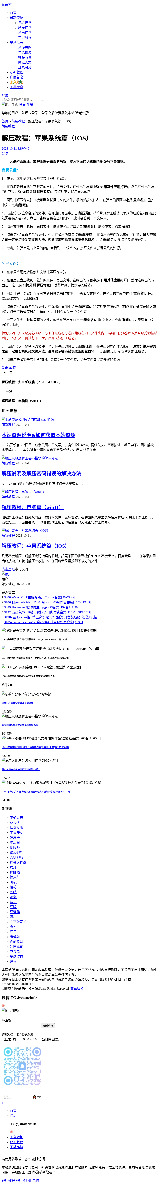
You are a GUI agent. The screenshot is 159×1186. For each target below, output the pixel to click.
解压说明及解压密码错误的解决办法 (41, 473)
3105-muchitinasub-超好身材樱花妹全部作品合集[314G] (43, 622)
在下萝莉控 (18, 922)
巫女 (13, 897)
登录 (5, 95)
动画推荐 (24, 32)
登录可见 (24, 67)
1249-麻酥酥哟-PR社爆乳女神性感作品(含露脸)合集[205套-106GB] (36, 747)
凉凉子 (15, 837)
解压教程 (8, 1180)
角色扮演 (24, 52)
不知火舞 (16, 817)
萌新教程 (16, 72)
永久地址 (16, 1137)
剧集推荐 (24, 27)
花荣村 (7, 4)
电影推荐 (24, 22)
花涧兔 (15, 951)
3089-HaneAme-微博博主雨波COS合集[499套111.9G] (42, 607)
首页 (13, 12)
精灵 (13, 902)
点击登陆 (8, 569)
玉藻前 (15, 937)
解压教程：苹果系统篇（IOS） (36, 546)
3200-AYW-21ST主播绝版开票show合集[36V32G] (39, 597)
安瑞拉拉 (16, 956)
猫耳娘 (15, 842)
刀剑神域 (16, 857)
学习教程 (24, 37)
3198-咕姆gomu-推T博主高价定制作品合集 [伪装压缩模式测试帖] (51, 617)
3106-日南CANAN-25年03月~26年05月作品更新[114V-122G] (47, 602)
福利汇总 (16, 42)
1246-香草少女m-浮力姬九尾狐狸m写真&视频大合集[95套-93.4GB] (36, 791)
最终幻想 (16, 852)
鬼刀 (13, 927)
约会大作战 (18, 862)
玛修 (13, 961)
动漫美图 (24, 47)
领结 (13, 892)
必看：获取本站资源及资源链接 (18, 703)
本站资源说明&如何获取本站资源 (38, 435)
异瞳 (13, 907)
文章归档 (77, 988)
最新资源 (16, 17)
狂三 (13, 932)
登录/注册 (25, 104)
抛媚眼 (15, 872)
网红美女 (24, 62)
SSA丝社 (16, 822)
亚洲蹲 (15, 912)
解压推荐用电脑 (27, 1180)
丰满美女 (16, 832)
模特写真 (24, 57)
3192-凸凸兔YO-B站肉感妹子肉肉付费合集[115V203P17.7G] (47, 612)
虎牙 (13, 867)
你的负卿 (16, 942)
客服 (12, 368)
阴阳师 (15, 847)
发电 (5, 368)
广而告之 (16, 77)
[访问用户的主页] (7, 574)
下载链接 (16, 1147)
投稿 (13, 1115)
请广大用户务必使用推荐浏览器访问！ (21, 769)
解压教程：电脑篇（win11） (33, 507)
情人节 (15, 877)
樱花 (13, 887)
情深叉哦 (16, 827)
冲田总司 (16, 946)
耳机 (13, 882)
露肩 (13, 917)
